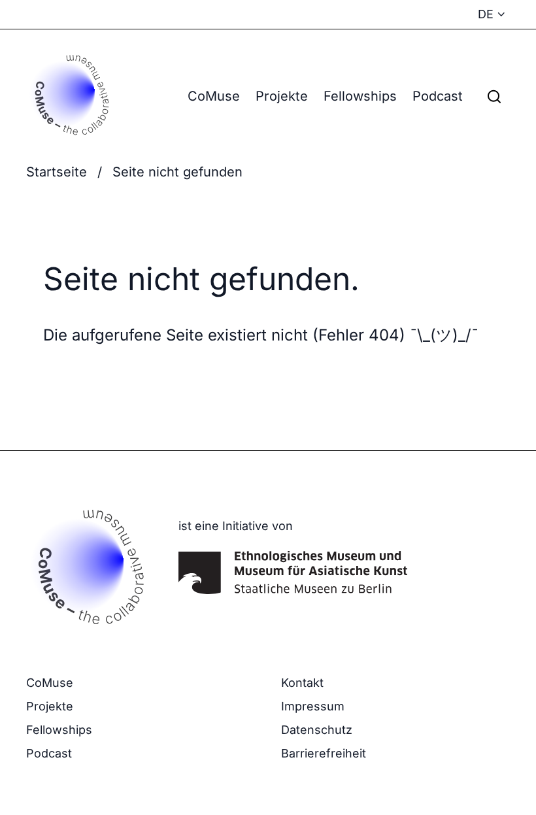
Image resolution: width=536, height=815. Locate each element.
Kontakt (302, 683)
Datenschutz (316, 730)
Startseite (56, 172)
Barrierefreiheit (323, 753)
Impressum (312, 706)
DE (486, 14)
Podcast (437, 96)
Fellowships (360, 96)
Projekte (282, 96)
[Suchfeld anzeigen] (494, 96)
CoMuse (214, 96)
